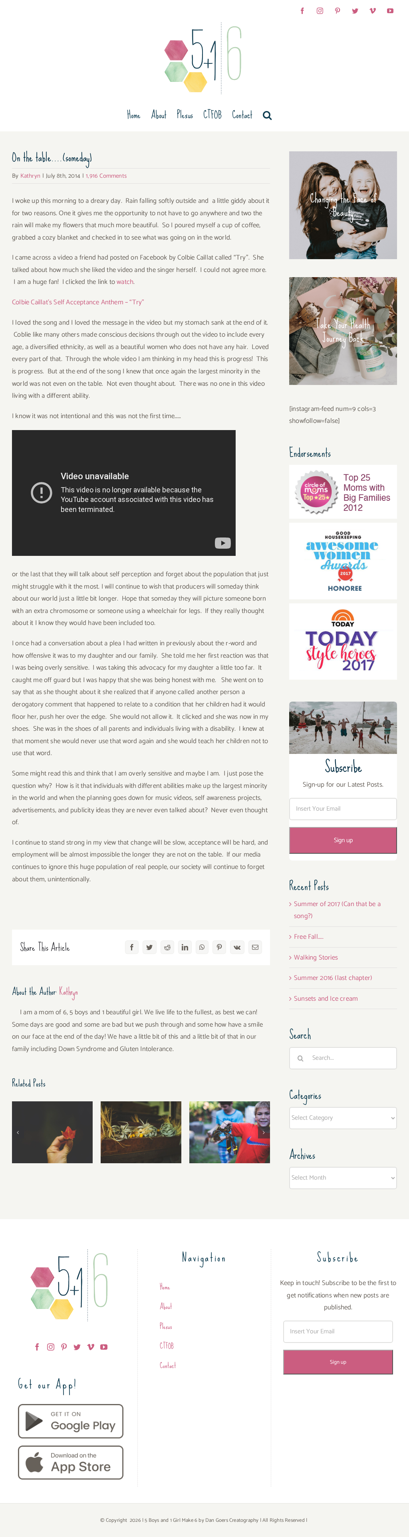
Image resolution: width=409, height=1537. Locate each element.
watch (125, 282)
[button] (267, 115)
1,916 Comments (106, 176)
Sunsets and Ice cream (326, 998)
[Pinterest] (64, 1347)
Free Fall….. (52, 1123)
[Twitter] (77, 1347)
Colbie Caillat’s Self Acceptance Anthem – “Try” (78, 302)
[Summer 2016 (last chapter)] (229, 1132)
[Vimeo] (90, 1347)
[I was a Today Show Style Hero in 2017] (343, 609)
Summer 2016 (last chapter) (230, 1116)
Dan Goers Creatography (231, 1520)
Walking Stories (141, 1123)
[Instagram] (50, 1347)
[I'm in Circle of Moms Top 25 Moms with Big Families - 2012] (343, 470)
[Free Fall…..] (52, 1132)
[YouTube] (103, 1347)
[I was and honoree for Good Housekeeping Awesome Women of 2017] (343, 528)
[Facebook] (37, 1347)
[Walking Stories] (141, 1132)
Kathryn (30, 176)
